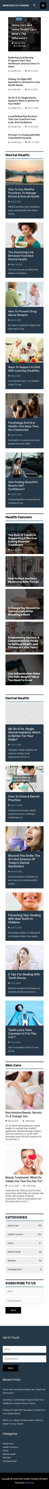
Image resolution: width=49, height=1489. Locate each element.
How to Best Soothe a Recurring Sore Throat (23, 580)
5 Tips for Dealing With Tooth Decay (24, 976)
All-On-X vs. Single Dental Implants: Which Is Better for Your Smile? (23, 100)
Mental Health (9, 1454)
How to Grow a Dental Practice (23, 798)
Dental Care (8, 1443)
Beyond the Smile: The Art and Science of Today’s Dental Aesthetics (24, 861)
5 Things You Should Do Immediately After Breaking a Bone (24, 611)
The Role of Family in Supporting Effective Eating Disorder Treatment (22, 540)
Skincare (7, 1457)
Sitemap (30, 1482)
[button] (34, 5)
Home (19, 19)
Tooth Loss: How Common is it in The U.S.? (22, 1033)
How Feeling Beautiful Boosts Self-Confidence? (22, 485)
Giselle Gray (16, 71)
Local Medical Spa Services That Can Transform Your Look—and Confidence (22, 119)
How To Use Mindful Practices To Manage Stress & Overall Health (23, 193)
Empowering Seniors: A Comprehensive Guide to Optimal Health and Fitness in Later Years (23, 642)
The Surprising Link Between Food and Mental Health (21, 256)
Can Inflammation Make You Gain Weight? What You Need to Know (24, 677)
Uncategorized (9, 1461)
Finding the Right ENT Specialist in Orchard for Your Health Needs (24, 82)
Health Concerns (10, 1447)
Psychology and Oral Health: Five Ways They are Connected (23, 426)
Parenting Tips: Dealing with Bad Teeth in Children (24, 918)
